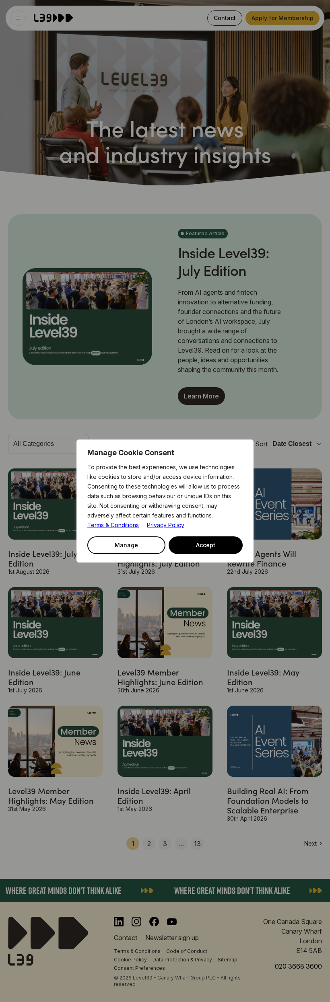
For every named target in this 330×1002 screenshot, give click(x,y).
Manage (126, 545)
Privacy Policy (165, 525)
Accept (205, 545)
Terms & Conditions (113, 525)
